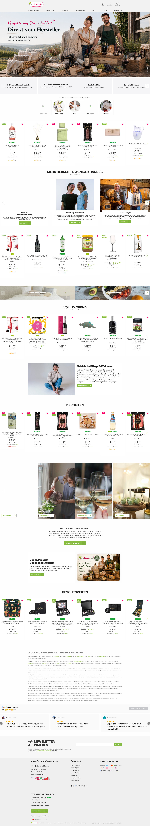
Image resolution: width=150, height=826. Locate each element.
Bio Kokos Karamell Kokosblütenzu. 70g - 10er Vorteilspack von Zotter (37, 340)
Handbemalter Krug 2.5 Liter (138, 143)
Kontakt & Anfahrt (76, 780)
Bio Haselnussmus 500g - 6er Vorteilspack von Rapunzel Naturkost (87, 258)
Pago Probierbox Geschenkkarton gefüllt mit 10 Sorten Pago (12, 622)
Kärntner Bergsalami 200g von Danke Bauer (87, 146)
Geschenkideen (101, 656)
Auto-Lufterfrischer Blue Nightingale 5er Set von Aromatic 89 (112, 623)
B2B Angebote (75, 773)
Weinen (69, 663)
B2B (106, 10)
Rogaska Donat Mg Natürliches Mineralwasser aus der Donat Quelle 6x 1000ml (62, 258)
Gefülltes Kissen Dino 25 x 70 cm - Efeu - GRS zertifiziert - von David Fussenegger (87, 340)
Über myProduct (75, 768)
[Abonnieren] (118, 747)
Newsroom (74, 778)
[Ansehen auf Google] (3, 717)
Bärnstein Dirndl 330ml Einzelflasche (12, 146)
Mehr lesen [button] (111, 732)
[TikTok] (79, 788)
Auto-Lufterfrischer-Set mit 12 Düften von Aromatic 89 (37, 622)
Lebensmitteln (56, 656)
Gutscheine (50, 10)
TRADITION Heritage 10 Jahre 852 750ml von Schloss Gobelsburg (37, 256)
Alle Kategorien (33, 10)
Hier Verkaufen (75, 783)
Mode (89, 656)
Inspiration (118, 10)
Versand (16, 157)
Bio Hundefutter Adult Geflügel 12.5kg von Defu (137, 256)
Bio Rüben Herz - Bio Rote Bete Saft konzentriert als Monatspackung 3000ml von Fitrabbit (12, 259)
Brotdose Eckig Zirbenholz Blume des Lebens (112, 146)
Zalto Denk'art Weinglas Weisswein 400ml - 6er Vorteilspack (112, 257)
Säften (58, 663)
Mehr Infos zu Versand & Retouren (40, 807)
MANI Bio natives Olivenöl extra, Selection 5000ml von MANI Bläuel (12, 434)
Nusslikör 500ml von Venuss (113, 338)
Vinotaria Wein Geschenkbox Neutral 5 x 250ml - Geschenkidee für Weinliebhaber (88, 623)
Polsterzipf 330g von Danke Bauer (87, 434)
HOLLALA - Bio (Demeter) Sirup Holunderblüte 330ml (112, 435)
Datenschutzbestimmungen (44, 753)
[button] (43, 107)
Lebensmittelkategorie (79, 661)
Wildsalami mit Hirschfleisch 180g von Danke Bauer (37, 435)
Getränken (68, 656)
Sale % (94, 10)
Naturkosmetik (79, 656)
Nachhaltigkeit (75, 770)
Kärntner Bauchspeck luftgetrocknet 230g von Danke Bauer (62, 436)
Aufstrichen (30, 663)
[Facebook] (71, 788)
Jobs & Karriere (75, 775)
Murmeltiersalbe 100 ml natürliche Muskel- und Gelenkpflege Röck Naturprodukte (137, 340)
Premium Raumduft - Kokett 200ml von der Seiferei (37, 146)
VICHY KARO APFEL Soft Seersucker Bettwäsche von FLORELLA (62, 147)
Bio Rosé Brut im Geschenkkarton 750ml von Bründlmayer (62, 339)
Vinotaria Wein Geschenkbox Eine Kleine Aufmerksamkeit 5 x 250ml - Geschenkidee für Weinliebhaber (62, 623)
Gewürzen (44, 663)
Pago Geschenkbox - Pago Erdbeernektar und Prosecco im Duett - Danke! (138, 623)
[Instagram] (73, 788)
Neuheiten (65, 10)
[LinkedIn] (86, 788)
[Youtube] (84, 788)
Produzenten (80, 10)
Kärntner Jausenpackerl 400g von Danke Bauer (138, 435)
